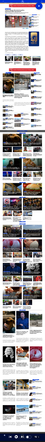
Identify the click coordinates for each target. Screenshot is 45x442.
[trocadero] (32, 120)
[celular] (32, 97)
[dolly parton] (32, 92)
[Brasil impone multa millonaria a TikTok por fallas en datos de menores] (30, 394)
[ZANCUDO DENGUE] (32, 103)
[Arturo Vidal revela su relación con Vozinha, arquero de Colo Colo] (30, 381)
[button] (8, 54)
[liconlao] (30, 406)
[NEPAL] (32, 86)
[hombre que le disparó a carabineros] (32, 109)
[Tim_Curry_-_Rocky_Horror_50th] (32, 80)
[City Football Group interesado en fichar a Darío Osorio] (30, 400)
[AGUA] (4, 119)
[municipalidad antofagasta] (32, 114)
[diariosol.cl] (3, 1)
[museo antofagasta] (30, 26)
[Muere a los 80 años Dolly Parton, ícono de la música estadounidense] (30, 388)
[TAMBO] (4, 123)
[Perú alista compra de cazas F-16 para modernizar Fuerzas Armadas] (32, 126)
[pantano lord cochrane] (4, 127)
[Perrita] (32, 74)
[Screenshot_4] (30, 23)
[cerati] (30, 20)
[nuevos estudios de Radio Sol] (30, 17)
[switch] (29, 437)
